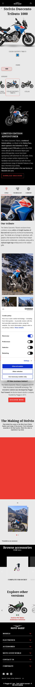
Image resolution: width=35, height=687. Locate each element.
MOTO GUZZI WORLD (12, 653)
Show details (19, 327)
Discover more (17, 400)
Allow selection (17, 371)
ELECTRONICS (9, 640)
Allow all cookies (17, 366)
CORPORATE (8, 666)
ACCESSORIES (9, 646)
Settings (26, 360)
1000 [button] (6, 69)
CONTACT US (8, 659)
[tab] (17, 55)
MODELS (6, 633)
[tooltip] (17, 55)
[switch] (30, 341)
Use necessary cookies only (17, 377)
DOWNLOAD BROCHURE (12, 176)
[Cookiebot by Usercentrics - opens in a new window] (25, 309)
